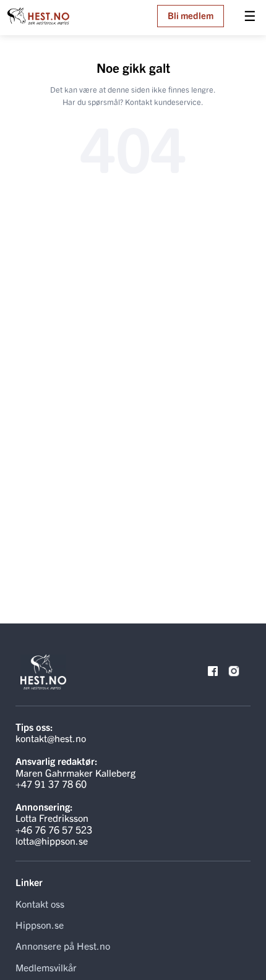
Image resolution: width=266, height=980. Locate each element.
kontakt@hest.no (50, 738)
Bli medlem (190, 15)
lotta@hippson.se (51, 840)
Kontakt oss (39, 903)
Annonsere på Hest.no (62, 945)
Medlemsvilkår (46, 967)
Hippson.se (39, 924)
